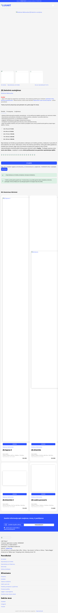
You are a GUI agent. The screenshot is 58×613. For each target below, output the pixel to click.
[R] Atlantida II (8, 601)
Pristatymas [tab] (10, 111)
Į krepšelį (29, 163)
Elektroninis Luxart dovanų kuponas (42, 100)
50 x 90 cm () (8, 131)
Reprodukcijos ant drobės (14, 85)
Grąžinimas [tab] (17, 111)
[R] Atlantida (36, 450)
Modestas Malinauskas (7, 93)
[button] (53, 5)
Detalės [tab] (3, 111)
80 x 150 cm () (8, 139)
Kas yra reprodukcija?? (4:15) (41, 85)
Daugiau (15, 444)
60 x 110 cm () (8, 134)
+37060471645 (23, 1)
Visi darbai (3, 85)
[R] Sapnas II (7, 450)
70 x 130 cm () (8, 136)
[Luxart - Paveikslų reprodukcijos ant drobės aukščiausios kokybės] (6, 5)
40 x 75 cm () (8, 129)
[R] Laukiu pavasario (39, 601)
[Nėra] (1, 154)
